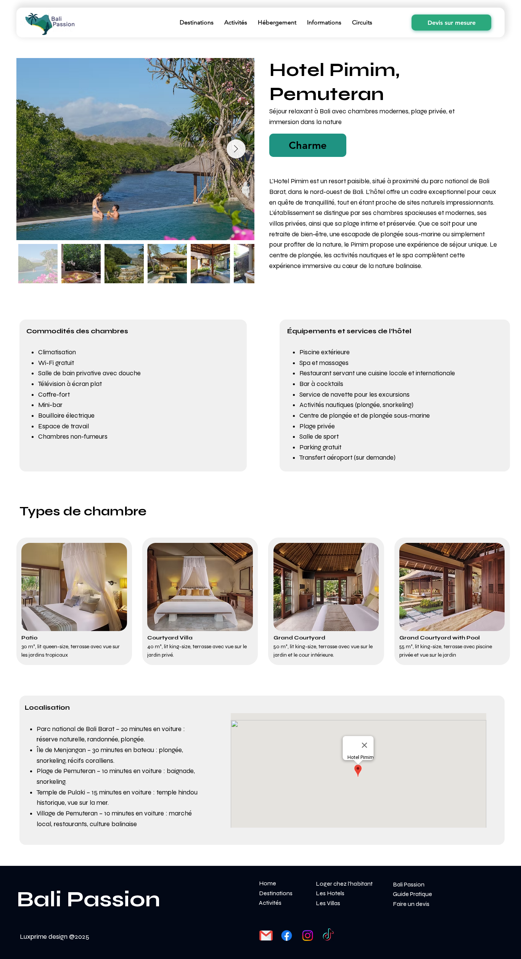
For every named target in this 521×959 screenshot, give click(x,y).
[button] (308, 145)
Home (267, 883)
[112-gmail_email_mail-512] (266, 935)
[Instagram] (308, 935)
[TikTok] (328, 935)
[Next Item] (236, 148)
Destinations (276, 893)
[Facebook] (287, 935)
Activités (270, 902)
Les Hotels (330, 893)
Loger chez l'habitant (344, 883)
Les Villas (328, 903)
